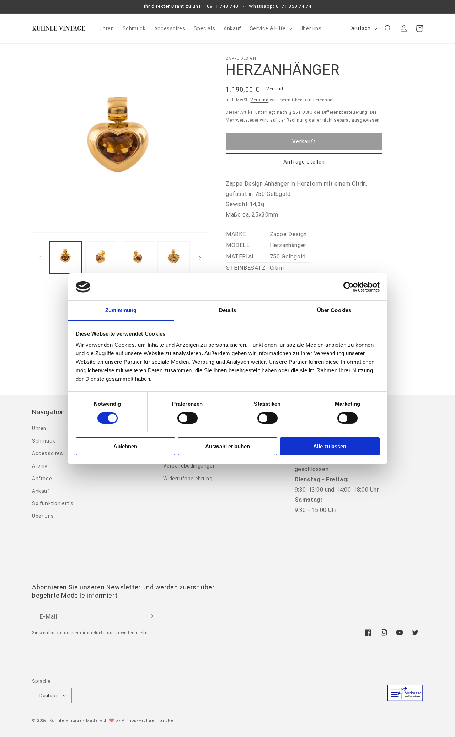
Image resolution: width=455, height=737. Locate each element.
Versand (259, 99)
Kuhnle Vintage (65, 720)
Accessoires (47, 453)
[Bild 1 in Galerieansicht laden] (65, 257)
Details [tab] (227, 310)
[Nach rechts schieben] (200, 258)
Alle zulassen (329, 446)
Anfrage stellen (304, 162)
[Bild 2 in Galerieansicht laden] (101, 257)
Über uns (43, 516)
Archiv (40, 466)
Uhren (39, 428)
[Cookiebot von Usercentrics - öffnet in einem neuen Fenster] (348, 287)
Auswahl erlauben (227, 446)
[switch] (187, 418)
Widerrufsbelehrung (187, 478)
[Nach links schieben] (40, 258)
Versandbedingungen (189, 466)
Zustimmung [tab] (121, 310)
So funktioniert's (52, 503)
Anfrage (42, 478)
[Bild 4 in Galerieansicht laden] (173, 257)
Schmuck (43, 441)
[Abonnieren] (151, 616)
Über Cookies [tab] (334, 310)
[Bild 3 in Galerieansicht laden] (138, 257)
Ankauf (41, 491)
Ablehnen (125, 446)
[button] (270, 28)
